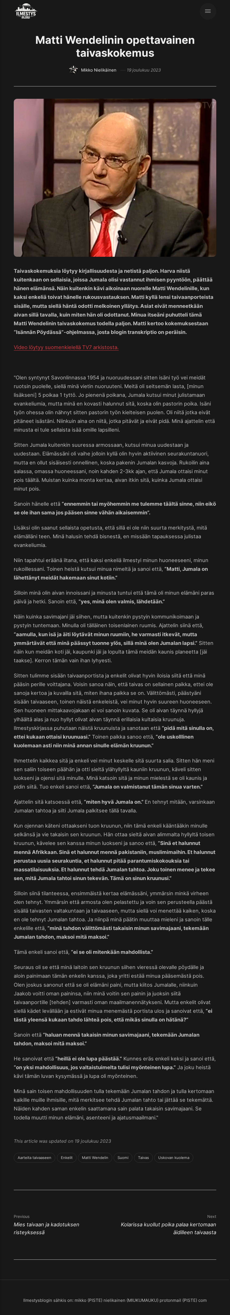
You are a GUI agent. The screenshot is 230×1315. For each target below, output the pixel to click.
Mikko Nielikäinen (98, 70)
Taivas (143, 1157)
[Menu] (208, 11)
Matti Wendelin (95, 1157)
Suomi (123, 1157)
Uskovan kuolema (173, 1157)
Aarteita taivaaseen (34, 1157)
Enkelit (67, 1157)
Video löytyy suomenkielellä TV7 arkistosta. (66, 347)
